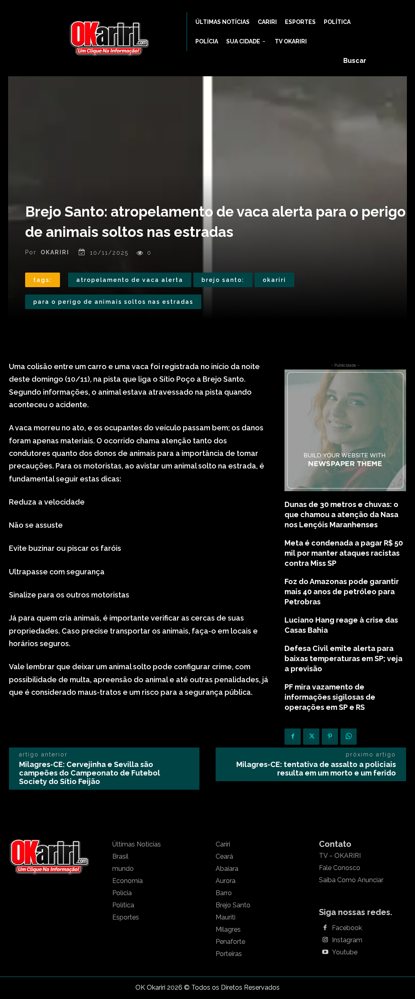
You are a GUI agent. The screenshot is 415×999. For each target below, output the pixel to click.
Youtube (344, 952)
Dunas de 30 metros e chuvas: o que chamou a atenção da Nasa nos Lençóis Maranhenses (341, 514)
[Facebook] (293, 736)
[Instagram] (325, 940)
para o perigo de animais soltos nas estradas (113, 302)
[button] (354, 61)
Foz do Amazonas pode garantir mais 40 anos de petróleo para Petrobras (342, 591)
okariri (274, 280)
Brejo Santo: (222, 280)
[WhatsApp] (348, 736)
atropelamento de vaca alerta (129, 280)
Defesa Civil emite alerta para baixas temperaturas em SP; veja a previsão (343, 658)
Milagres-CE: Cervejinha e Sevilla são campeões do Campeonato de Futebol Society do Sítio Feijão (89, 773)
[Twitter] (311, 736)
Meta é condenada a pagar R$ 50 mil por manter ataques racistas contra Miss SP (344, 553)
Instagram (347, 940)
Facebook (347, 928)
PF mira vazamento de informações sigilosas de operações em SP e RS (330, 697)
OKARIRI (55, 252)
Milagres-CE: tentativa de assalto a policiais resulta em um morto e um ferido (316, 768)
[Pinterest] (330, 736)
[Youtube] (325, 952)
